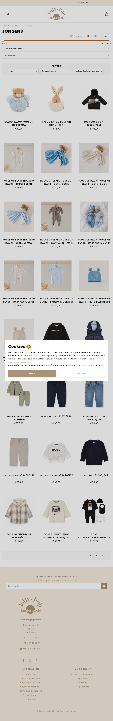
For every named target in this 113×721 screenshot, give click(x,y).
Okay (32, 373)
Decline (81, 373)
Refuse (47, 365)
